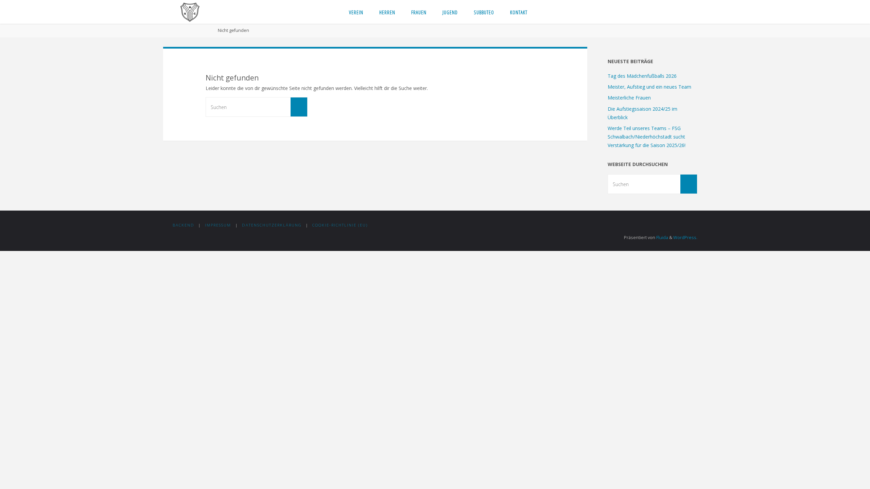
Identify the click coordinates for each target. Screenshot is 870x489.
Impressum (218, 225)
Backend (183, 225)
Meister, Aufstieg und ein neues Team (649, 87)
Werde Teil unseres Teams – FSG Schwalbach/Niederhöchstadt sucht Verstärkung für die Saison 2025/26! (646, 136)
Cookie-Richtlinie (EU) (340, 225)
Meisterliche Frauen (629, 97)
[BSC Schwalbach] (189, 11)
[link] (542, 12)
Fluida (661, 237)
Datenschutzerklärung (272, 225)
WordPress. (685, 237)
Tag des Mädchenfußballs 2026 (642, 76)
